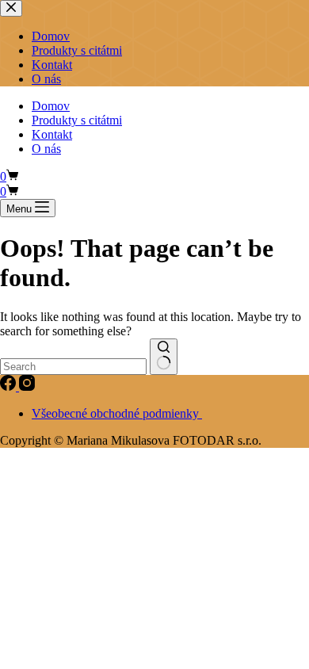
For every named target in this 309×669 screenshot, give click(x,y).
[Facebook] (9, 386)
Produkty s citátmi (77, 120)
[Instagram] (27, 386)
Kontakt (52, 134)
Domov (51, 106)
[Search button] (163, 356)
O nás (46, 148)
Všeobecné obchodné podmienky (117, 413)
